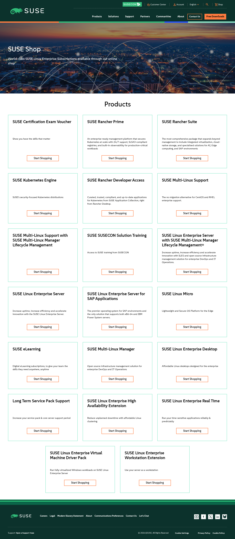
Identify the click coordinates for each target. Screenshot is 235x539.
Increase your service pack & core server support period (41, 418)
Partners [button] (145, 16)
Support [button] (129, 16)
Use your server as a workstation (141, 470)
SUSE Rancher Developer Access (115, 180)
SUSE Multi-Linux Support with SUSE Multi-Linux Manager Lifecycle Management (40, 240)
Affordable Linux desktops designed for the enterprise (190, 366)
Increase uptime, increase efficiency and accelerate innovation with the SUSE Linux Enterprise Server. (39, 312)
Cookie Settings (182, 533)
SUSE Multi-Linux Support (185, 180)
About (89, 516)
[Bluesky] (224, 516)
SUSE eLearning (27, 349)
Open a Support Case (25, 533)
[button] (133, 3)
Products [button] (97, 16)
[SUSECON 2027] (132, 4)
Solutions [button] (113, 16)
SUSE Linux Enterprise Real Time (191, 400)
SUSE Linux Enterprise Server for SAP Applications (116, 296)
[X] (210, 516)
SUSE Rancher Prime (105, 121)
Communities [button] (163, 16)
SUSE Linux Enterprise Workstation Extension (145, 455)
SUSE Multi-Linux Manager (111, 349)
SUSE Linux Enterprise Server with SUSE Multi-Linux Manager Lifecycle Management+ (190, 240)
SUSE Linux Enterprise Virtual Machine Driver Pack (76, 455)
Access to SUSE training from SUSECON (108, 252)
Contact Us (131, 516)
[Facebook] (203, 516)
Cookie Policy (219, 533)
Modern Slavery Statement (70, 516)
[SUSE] (22, 515)
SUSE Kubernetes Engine (34, 180)
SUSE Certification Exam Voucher (42, 121)
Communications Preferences (108, 516)
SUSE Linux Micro (177, 293)
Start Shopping (43, 158)
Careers (43, 516)
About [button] (180, 16)
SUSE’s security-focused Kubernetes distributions (38, 197)
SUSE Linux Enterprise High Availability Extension (111, 403)
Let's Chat (144, 516)
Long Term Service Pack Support (41, 400)
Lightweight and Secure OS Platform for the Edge (187, 310)
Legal (52, 516)
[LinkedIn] (217, 516)
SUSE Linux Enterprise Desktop (189, 349)
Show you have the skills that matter (31, 138)
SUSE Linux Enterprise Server (38, 293)
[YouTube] (196, 516)
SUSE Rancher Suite (179, 121)
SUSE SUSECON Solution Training (117, 235)
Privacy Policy (204, 533)
